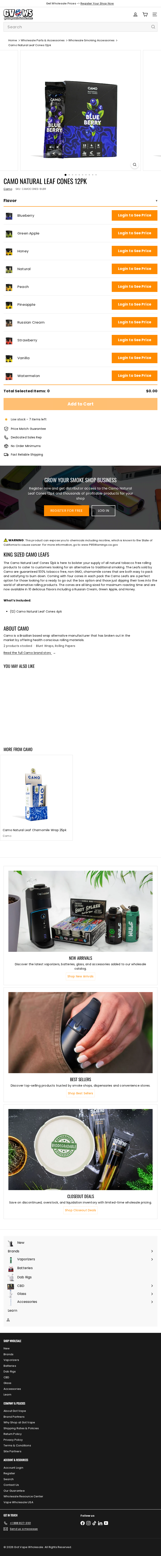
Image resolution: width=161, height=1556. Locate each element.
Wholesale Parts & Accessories (43, 40)
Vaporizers (11, 1360)
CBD (6, 1377)
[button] (9, 215)
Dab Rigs (10, 1371)
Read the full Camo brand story (30, 653)
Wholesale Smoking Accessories (91, 40)
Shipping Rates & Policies (21, 1428)
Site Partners (12, 1451)
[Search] (153, 27)
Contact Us (11, 1485)
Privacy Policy (13, 1440)
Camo (27, 749)
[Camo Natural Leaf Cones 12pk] (26, 705)
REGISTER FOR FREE (66, 510)
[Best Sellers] (80, 1032)
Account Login (13, 1468)
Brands (8, 1354)
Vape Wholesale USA (18, 1502)
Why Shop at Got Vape (19, 1422)
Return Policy (13, 1434)
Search (9, 1479)
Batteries (10, 1366)
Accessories (12, 1389)
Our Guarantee (14, 1491)
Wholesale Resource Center (23, 1496)
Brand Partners (14, 1417)
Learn (7, 1395)
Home (12, 40)
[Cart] (145, 14)
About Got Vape (15, 1411)
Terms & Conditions (17, 1445)
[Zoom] (135, 164)
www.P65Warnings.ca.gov (99, 545)
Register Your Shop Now (97, 3)
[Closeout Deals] (80, 1149)
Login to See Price (134, 215)
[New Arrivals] (80, 911)
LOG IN (103, 510)
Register (9, 1473)
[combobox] (80, 27)
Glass (7, 1383)
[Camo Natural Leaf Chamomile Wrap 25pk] (36, 797)
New (7, 1348)
